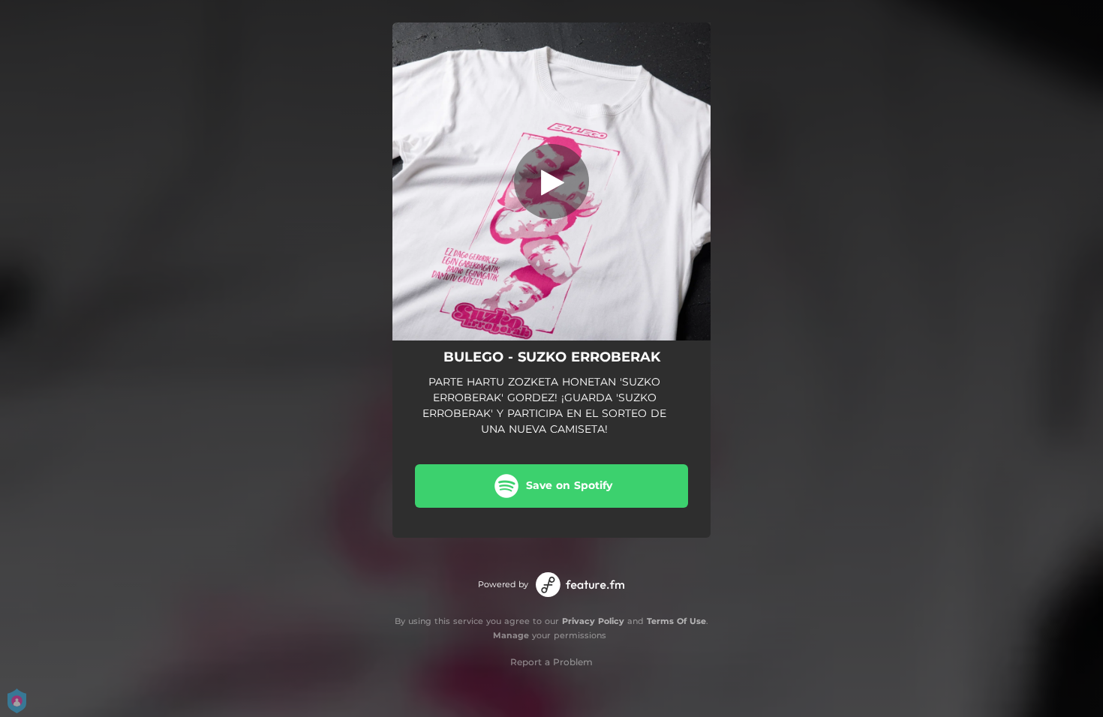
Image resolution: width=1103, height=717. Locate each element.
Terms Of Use (676, 621)
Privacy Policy (593, 621)
